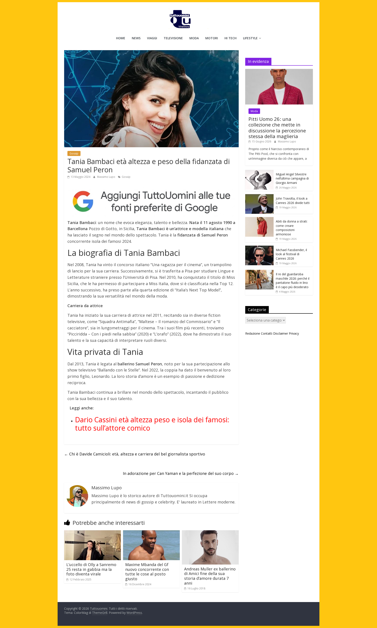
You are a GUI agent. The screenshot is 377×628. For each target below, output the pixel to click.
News (136, 38)
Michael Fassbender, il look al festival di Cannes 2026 (291, 254)
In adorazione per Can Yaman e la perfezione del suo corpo (181, 473)
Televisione (173, 38)
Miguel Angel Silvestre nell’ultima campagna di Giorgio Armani (292, 178)
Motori (211, 38)
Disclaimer (280, 333)
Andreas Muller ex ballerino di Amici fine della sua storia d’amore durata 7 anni (210, 576)
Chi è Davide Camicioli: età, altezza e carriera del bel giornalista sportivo (134, 454)
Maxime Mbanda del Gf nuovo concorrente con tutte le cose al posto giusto (147, 571)
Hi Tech (230, 38)
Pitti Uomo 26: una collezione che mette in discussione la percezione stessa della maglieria (277, 127)
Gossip (74, 153)
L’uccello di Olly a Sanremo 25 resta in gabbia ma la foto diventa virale (91, 569)
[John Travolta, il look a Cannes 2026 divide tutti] (259, 196)
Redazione (252, 333)
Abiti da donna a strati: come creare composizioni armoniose (291, 227)
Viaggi (152, 38)
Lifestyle (250, 38)
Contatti (266, 333)
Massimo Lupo (106, 177)
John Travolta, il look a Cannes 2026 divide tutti (293, 200)
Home (120, 38)
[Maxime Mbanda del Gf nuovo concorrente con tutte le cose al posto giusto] (151, 532)
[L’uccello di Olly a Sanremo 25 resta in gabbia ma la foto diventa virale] (92, 532)
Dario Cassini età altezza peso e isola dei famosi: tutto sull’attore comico (152, 424)
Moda (194, 38)
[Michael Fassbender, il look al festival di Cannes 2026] (259, 248)
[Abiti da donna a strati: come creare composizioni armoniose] (259, 219)
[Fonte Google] (151, 201)
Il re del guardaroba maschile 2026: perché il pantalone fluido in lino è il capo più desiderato (292, 280)
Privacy (294, 333)
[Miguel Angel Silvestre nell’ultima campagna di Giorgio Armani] (259, 172)
